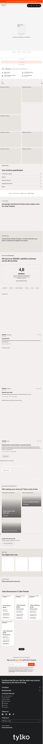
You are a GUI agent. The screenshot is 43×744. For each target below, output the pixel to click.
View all (21, 649)
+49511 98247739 (6, 640)
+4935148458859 (19, 614)
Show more (5, 456)
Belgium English (7, 720)
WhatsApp (32, 193)
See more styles (5, 165)
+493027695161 (6, 613)
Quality (37, 288)
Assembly (5, 288)
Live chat (24, 193)
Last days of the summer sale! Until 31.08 (21, 1)
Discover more (6, 470)
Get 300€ (31, 664)
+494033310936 (33, 614)
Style (32, 288)
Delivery (27, 288)
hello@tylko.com (19, 615)
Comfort (11, 288)
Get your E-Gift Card (8, 543)
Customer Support (19, 288)
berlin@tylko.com (6, 614)
